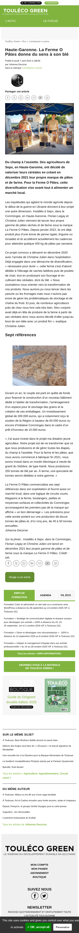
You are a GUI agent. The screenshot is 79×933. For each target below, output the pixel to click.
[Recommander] (33, 97)
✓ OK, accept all (38, 927)
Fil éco (66, 595)
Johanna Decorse (18, 64)
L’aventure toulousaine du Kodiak (19, 818)
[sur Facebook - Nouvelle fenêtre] (34, 896)
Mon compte (39, 864)
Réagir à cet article (19, 577)
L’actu (10, 21)
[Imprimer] (47, 97)
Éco (24, 41)
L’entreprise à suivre (39, 41)
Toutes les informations (21, 707)
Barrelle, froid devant (13, 767)
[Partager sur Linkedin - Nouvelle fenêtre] (27, 97)
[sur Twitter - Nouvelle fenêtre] (44, 896)
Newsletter (39, 907)
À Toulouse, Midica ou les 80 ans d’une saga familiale (29, 794)
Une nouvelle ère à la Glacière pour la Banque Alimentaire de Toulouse (38, 755)
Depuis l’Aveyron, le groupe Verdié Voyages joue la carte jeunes (35, 806)
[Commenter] (40, 97)
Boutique (39, 877)
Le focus (50, 21)
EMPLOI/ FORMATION (19, 595)
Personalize (62, 927)
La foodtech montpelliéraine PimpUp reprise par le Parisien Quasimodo (38, 761)
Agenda (45, 595)
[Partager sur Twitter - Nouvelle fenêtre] (14, 97)
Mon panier (39, 868)
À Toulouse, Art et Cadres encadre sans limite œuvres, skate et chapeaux (39, 800)
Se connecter (32, 3)
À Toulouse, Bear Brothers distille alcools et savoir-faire (30, 740)
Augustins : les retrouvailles (16, 812)
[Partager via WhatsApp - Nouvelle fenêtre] (20, 97)
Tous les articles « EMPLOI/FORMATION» (39, 653)
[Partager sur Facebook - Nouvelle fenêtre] (7, 97)
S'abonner (52, 3)
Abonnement (39, 872)
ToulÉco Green (12, 41)
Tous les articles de (25, 824)
